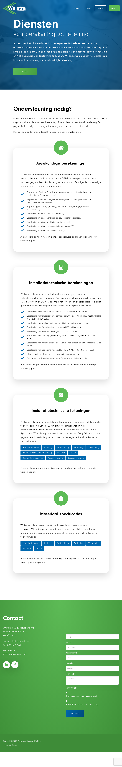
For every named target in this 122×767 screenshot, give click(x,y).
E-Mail (68, 663)
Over (88, 8)
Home (76, 8)
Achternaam (70, 653)
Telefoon (69, 674)
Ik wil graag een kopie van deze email (81, 696)
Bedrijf (68, 642)
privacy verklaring (91, 704)
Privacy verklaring (10, 745)
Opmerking (70, 688)
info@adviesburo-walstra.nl (16, 641)
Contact (114, 8)
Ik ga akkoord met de (82, 704)
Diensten (100, 8)
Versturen (75, 713)
